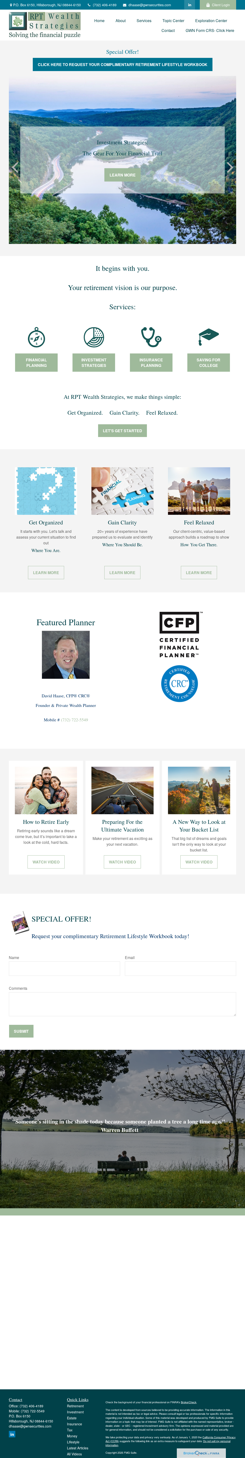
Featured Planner (66, 622)
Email (130, 957)
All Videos (74, 1454)
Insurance (74, 1424)
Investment (75, 1411)
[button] (99, 20)
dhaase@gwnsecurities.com (149, 4)
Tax (69, 1430)
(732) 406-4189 (105, 4)
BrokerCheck (188, 1402)
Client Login (221, 4)
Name (14, 957)
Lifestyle (73, 1442)
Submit (21, 1031)
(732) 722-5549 (74, 720)
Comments (18, 988)
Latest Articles (77, 1448)
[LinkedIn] (189, 5)
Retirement (75, 1405)
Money (72, 1436)
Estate (72, 1417)
